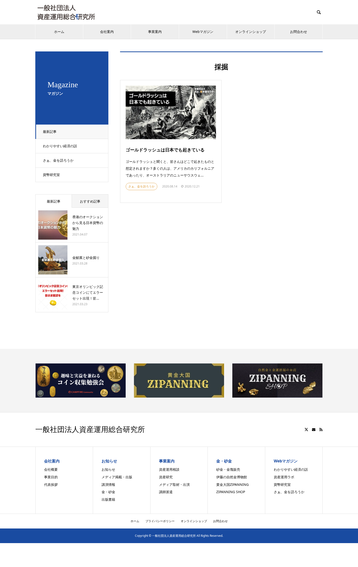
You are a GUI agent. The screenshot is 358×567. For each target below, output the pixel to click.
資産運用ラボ (284, 477)
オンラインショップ (250, 31)
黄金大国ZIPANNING (232, 484)
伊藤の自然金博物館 (231, 477)
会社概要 (51, 469)
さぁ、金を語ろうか (58, 160)
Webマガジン (202, 31)
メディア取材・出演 (174, 484)
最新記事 (50, 131)
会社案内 (107, 31)
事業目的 (51, 477)
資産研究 (166, 477)
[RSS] (321, 429)
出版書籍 (108, 499)
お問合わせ (298, 31)
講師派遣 (166, 491)
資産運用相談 (169, 469)
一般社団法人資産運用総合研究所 (90, 429)
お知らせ (108, 469)
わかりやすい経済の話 (60, 146)
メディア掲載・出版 (117, 477)
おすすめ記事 (90, 201)
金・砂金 (108, 491)
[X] (306, 429)
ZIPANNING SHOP (230, 491)
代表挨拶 (51, 484)
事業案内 (155, 31)
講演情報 (108, 484)
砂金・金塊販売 (228, 469)
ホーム (59, 31)
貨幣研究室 (51, 174)
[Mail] (313, 429)
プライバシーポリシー (160, 521)
